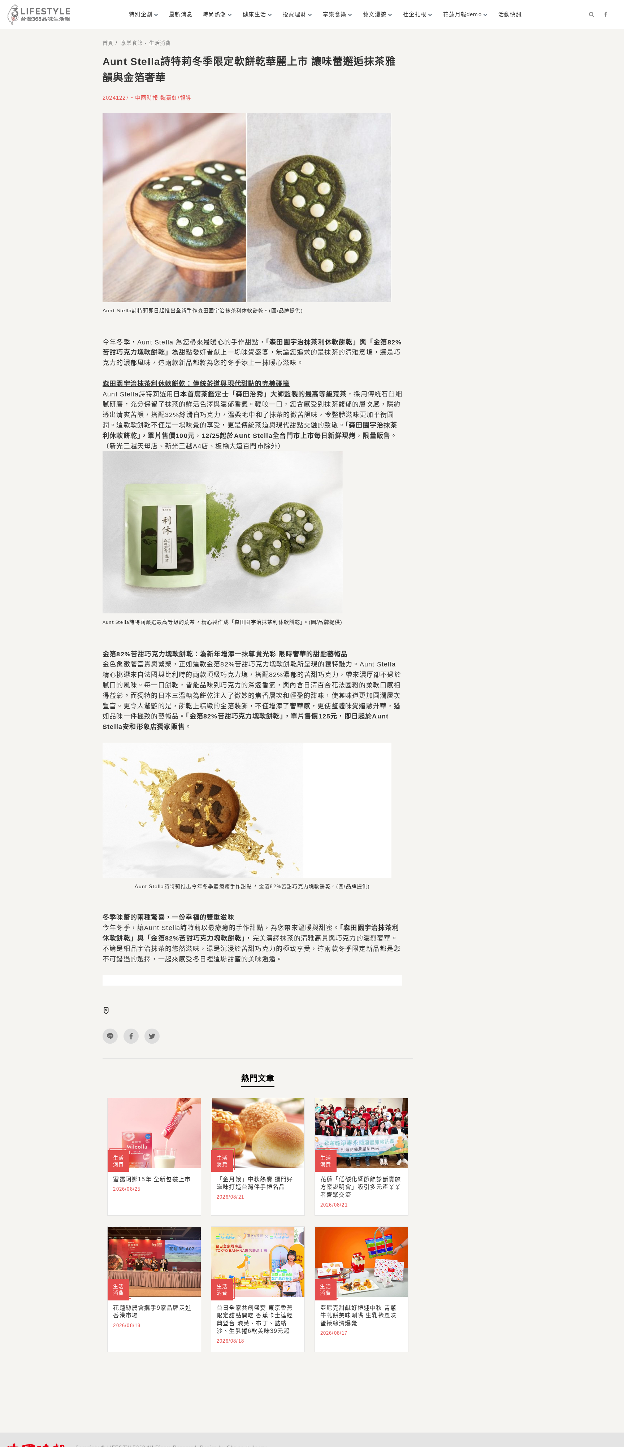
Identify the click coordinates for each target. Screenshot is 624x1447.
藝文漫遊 (374, 14)
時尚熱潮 (214, 14)
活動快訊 (510, 14)
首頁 (108, 43)
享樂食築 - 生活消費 (146, 43)
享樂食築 (334, 14)
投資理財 (294, 14)
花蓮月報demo (462, 14)
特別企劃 (140, 14)
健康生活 (254, 14)
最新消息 (180, 14)
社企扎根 (414, 14)
